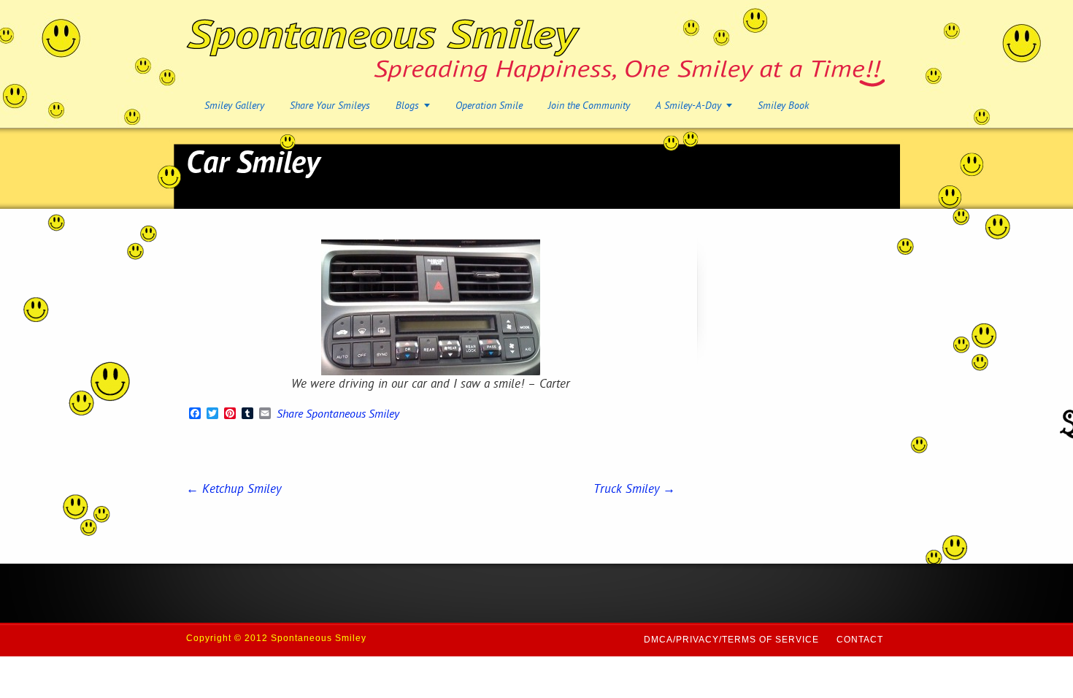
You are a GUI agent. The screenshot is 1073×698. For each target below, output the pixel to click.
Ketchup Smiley (233, 490)
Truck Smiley (634, 490)
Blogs (407, 106)
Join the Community (589, 106)
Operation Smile (489, 106)
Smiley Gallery (234, 106)
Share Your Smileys (330, 106)
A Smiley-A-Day (688, 106)
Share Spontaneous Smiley (338, 415)
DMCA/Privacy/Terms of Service (731, 639)
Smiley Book (783, 106)
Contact (860, 639)
